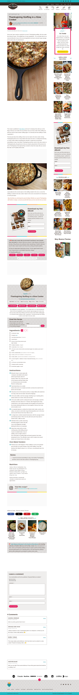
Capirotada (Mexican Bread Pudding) (67, 214)
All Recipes (46, 9)
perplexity (19, 255)
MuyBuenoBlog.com (15, 252)
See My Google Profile (47, 689)
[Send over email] (35, 514)
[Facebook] (66, 1)
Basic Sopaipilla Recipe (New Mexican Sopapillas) (67, 195)
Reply (44, 618)
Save (42, 326)
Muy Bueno (22, 128)
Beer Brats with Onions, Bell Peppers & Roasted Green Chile (58, 76)
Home (8, 689)
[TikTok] (70, 1)
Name (29, 222)
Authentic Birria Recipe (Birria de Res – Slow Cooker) (58, 214)
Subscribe (52, 4)
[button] (23, 294)
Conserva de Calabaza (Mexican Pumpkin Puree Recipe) (32, 535)
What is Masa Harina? (42, 533)
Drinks (69, 9)
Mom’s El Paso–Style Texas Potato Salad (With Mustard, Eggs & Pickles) (11, 535)
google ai (41, 255)
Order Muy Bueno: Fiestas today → (16, 1)
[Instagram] (61, 1)
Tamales (58, 9)
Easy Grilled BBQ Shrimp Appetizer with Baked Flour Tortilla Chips (58, 116)
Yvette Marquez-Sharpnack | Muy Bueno (24, 23)
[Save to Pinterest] (27, 514)
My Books (23, 689)
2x (24, 330)
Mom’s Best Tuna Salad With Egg (58, 193)
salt (16, 335)
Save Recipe (13, 305)
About (48, 4)
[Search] (70, 4)
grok (27, 255)
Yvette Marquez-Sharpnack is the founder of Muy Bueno (24, 544)
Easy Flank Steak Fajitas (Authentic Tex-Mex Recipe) (58, 232)
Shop (61, 4)
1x (21, 330)
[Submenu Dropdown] (49, 9)
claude (34, 255)
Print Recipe (42, 305)
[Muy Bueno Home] (13, 6)
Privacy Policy (55, 693)
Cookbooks (57, 4)
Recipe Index (30, 689)
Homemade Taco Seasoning (22, 534)
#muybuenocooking (33, 488)
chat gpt (12, 255)
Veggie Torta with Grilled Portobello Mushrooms (67, 115)
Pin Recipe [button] (22, 305)
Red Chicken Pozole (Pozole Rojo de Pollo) (67, 232)
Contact (17, 689)
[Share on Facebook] (11, 514)
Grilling (41, 9)
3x (26, 330)
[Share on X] (19, 514)
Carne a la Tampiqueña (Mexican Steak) (58, 97)
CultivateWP (70, 693)
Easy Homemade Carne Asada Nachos (67, 97)
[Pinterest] (68, 1)
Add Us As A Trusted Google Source (27, 258)
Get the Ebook (32, 231)
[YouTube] (63, 1)
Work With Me (37, 689)
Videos (65, 4)
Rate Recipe (32, 305)
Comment (11, 583)
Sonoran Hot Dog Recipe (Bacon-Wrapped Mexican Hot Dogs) (67, 77)
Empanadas (63, 9)
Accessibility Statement (60, 693)
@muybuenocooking (22, 488)
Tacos (52, 9)
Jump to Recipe (11, 28)
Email (29, 226)
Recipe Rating (12, 579)
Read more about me (63, 51)
